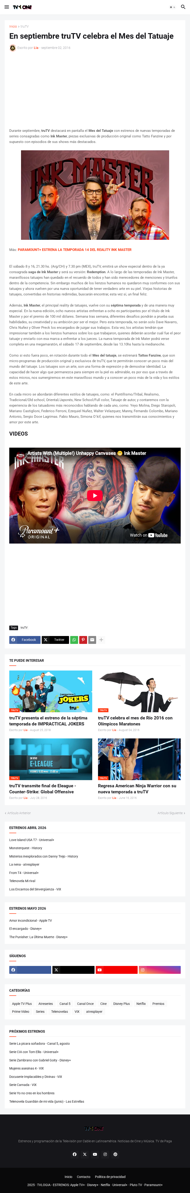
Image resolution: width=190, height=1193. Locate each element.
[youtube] (117, 970)
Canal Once (85, 1004)
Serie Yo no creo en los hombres (31, 1093)
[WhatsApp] (74, 640)
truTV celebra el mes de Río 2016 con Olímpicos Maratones (135, 721)
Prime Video (20, 1011)
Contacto (83, 1177)
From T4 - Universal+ (24, 873)
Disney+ (92, 1185)
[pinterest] (115, 1154)
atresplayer (94, 1011)
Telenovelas (59, 1011)
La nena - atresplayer (24, 864)
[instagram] (160, 970)
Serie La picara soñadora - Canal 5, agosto (39, 1043)
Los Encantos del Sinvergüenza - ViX (35, 889)
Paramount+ (153, 1185)
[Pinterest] (83, 640)
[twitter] (73, 970)
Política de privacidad (110, 1177)
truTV (25, 26)
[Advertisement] (95, 89)
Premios (158, 1004)
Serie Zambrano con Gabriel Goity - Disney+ (40, 1060)
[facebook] (30, 970)
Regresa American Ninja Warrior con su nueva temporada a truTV (137, 788)
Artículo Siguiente (170, 813)
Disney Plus (121, 1004)
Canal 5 (65, 1004)
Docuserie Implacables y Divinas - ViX (35, 1077)
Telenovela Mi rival (22, 881)
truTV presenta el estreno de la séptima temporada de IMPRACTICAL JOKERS (48, 721)
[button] (6, 7)
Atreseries (45, 1004)
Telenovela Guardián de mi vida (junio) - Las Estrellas (46, 1101)
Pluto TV (136, 1185)
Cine (103, 1004)
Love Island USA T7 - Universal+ (31, 840)
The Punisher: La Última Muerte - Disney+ (38, 937)
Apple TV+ (77, 1185)
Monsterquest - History (25, 848)
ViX (77, 1011)
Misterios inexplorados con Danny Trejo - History (43, 856)
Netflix (141, 1004)
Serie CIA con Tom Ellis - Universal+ (34, 1052)
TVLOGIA (44, 1185)
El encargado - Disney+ (25, 928)
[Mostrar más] (101, 640)
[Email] (92, 640)
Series (40, 1011)
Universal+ (119, 1185)
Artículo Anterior (19, 813)
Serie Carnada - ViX (23, 1085)
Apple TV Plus (22, 1004)
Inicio (13, 26)
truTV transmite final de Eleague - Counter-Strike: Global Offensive (42, 788)
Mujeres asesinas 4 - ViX (26, 1068)
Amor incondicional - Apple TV (30, 920)
